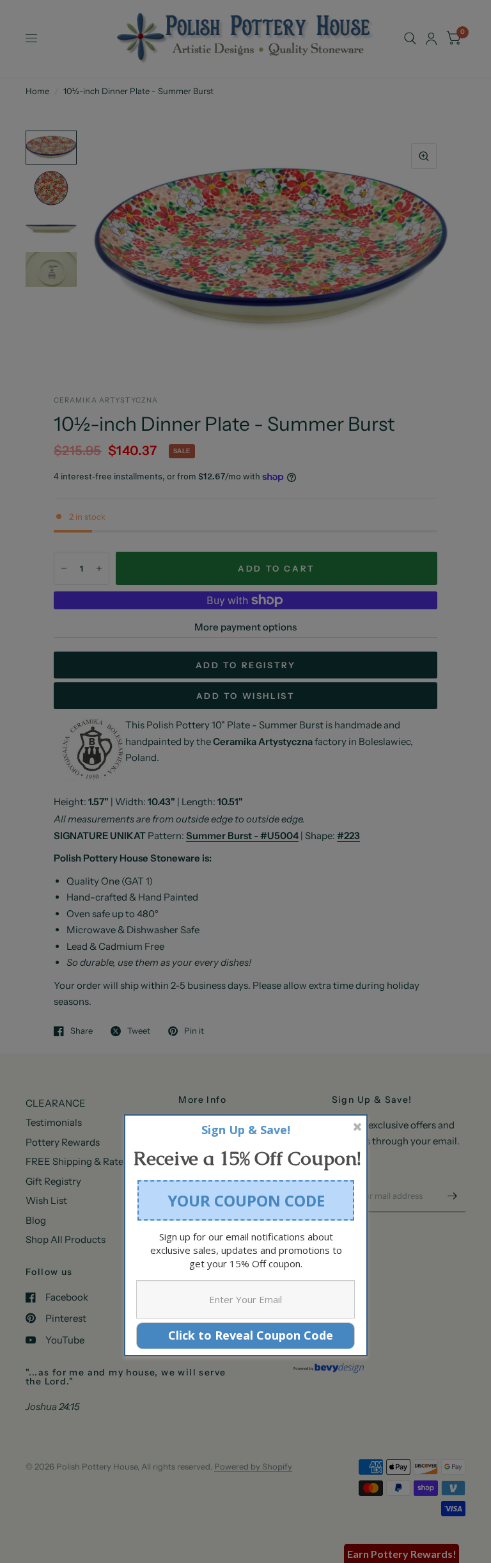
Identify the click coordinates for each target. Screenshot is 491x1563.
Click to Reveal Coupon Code (246, 1335)
